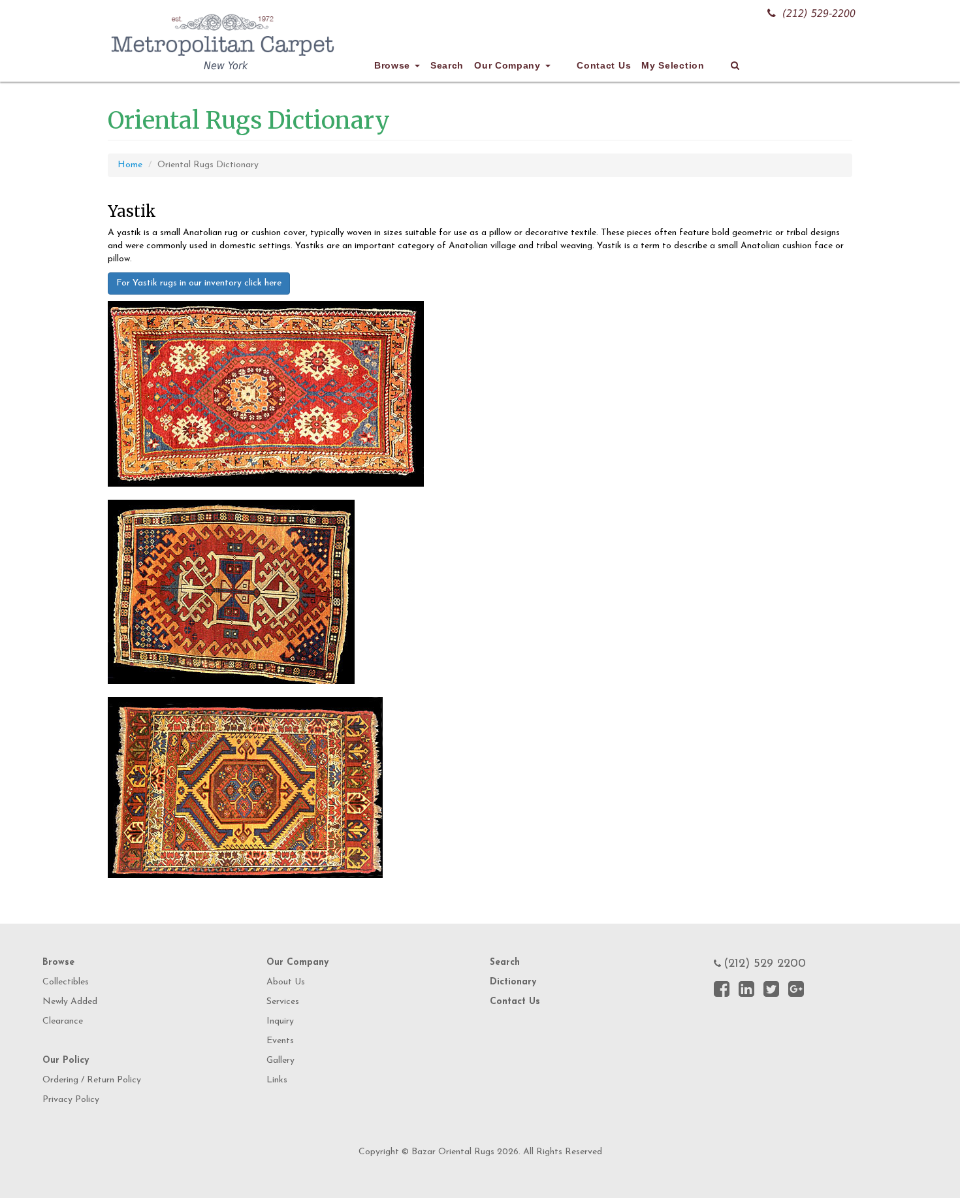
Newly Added (69, 1002)
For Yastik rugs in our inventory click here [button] (198, 283)
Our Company (508, 65)
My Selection (672, 65)
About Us (285, 982)
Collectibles (65, 982)
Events (280, 1041)
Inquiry (280, 1021)
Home (130, 165)
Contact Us (604, 65)
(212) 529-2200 (819, 13)
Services (282, 1002)
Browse (393, 65)
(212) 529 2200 (765, 964)
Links (276, 1080)
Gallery (280, 1060)
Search (447, 65)
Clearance (62, 1021)
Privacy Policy (70, 1100)
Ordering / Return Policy (91, 1080)
